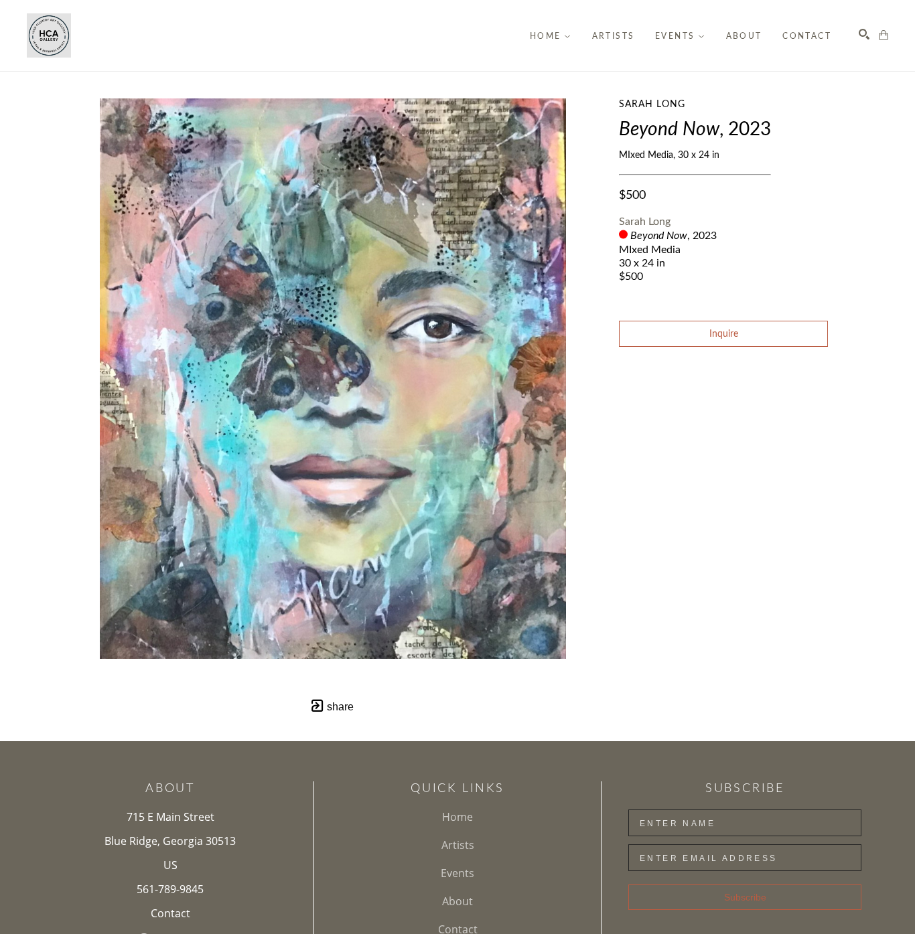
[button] (550, 36)
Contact (170, 913)
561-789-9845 (170, 889)
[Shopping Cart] (883, 34)
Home (457, 816)
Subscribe (745, 897)
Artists (457, 845)
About (457, 901)
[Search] (864, 34)
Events (457, 873)
